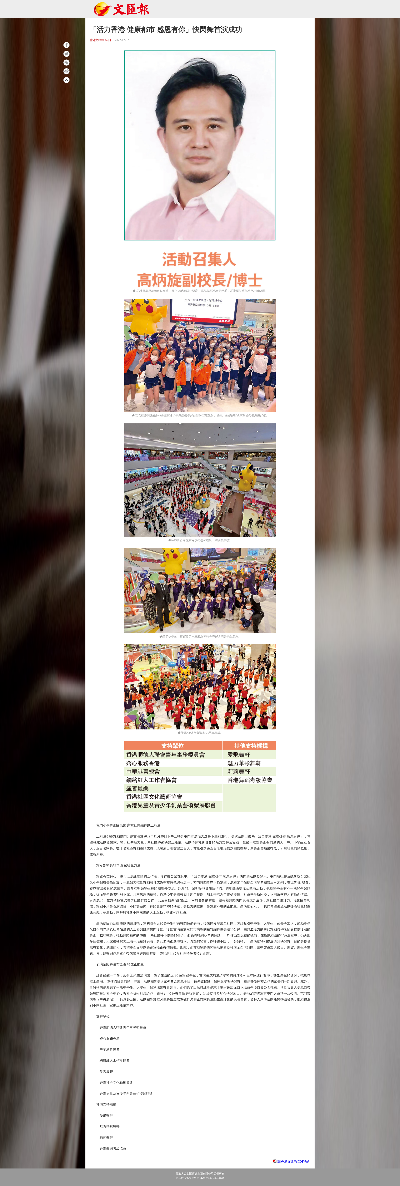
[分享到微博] (66, 71)
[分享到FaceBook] (66, 45)
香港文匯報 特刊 (100, 40)
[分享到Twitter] (66, 54)
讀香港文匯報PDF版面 (294, 1161)
